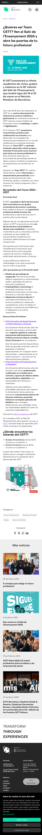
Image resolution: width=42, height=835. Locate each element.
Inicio (5, 19)
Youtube (6, 790)
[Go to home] (11, 9)
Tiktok (5, 785)
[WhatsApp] (23, 533)
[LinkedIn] (27, 533)
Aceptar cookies (22, 820)
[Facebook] (15, 533)
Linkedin (6, 781)
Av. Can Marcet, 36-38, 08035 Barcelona (10, 770)
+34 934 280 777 (8, 766)
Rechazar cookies (21, 825)
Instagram (6, 783)
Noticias (12, 19)
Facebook (6, 788)
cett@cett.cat (7, 764)
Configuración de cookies (22, 830)
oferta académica (21, 414)
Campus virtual (22, 2)
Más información (8, 814)
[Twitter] (19, 533)
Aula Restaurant (31, 781)
